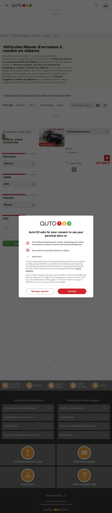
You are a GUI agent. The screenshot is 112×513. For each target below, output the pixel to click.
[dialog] (56, 256)
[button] (56, 257)
